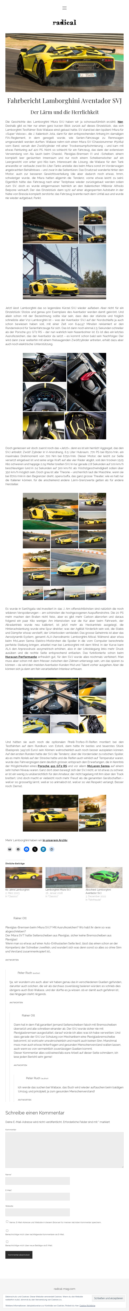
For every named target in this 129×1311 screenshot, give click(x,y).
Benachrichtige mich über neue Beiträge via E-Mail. (29, 1245)
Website (9, 1206)
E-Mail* (8, 1190)
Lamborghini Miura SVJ (58, 889)
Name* (8, 1174)
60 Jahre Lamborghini (17, 889)
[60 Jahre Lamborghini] (23, 877)
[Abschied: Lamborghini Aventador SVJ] (104, 877)
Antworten (12, 960)
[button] (51, 225)
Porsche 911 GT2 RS (52, 766)
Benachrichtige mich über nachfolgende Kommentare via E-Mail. (34, 1234)
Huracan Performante (21, 657)
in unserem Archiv (55, 840)
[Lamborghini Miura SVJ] (64, 877)
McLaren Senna (98, 766)
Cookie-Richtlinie (87, 1305)
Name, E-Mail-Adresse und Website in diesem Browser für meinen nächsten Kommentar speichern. (55, 1222)
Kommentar (10, 1129)
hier (120, 121)
